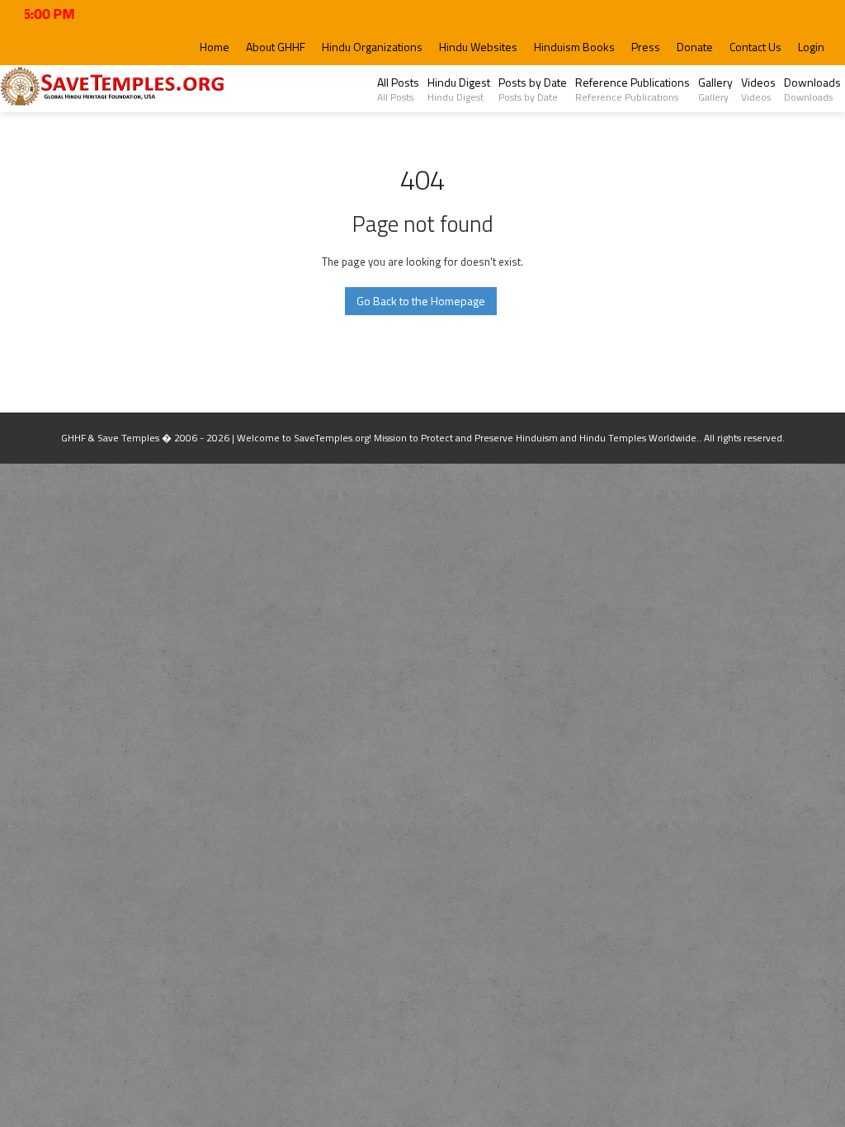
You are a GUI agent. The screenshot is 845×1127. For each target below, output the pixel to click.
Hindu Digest (458, 89)
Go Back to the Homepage (420, 300)
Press (645, 46)
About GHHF (275, 46)
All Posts (398, 89)
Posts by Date (532, 89)
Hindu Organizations (372, 46)
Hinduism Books (574, 46)
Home (214, 46)
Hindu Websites (478, 46)
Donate (695, 46)
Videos (758, 89)
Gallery (715, 89)
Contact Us (755, 46)
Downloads (812, 89)
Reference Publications (632, 89)
